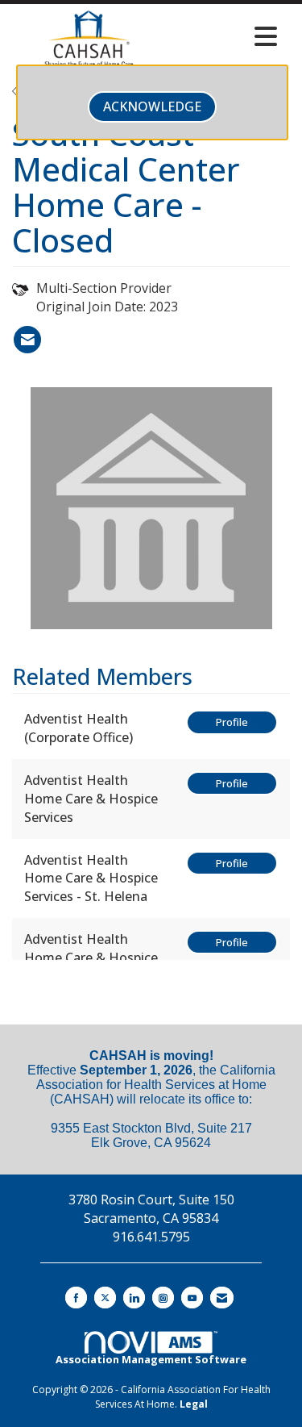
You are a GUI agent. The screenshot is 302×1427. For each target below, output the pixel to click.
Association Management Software (151, 1359)
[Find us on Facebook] (76, 1297)
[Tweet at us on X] (105, 1297)
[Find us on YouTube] (192, 1297)
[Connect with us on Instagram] (163, 1297)
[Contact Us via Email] (222, 1297)
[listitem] (27, 339)
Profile (232, 722)
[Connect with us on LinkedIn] (134, 1297)
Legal (194, 1404)
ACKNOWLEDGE (152, 106)
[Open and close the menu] (226, 36)
